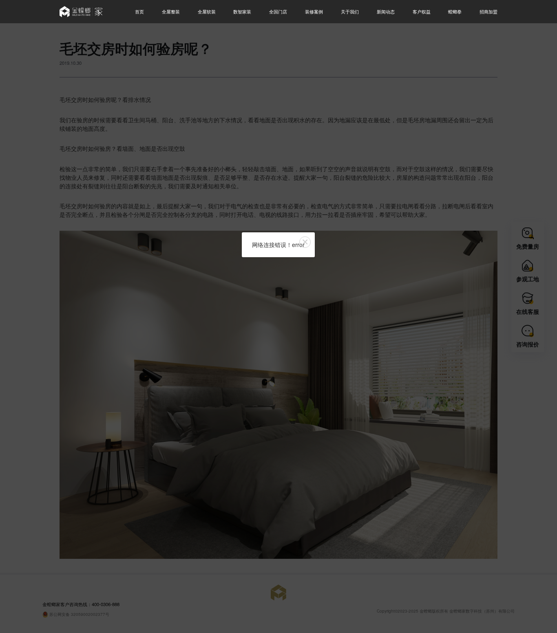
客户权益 (422, 11)
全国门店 (278, 11)
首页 (139, 11)
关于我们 (350, 11)
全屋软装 (207, 11)
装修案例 (314, 11)
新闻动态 (386, 11)
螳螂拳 (455, 11)
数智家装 (242, 11)
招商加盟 (488, 11)
